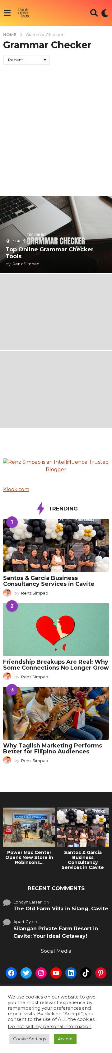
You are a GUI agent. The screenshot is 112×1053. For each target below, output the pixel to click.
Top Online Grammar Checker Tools (50, 253)
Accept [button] (65, 1038)
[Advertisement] (56, 129)
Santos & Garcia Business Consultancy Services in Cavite (48, 581)
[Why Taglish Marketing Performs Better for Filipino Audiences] (56, 713)
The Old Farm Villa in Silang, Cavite (60, 909)
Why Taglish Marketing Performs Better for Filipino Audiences (52, 748)
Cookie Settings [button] (29, 1038)
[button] (7, 13)
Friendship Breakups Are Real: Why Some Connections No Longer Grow (56, 664)
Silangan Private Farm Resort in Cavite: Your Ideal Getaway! (55, 932)
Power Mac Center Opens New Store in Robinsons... (29, 857)
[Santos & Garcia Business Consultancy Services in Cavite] (56, 545)
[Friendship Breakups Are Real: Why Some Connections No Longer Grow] (56, 629)
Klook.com (16, 489)
